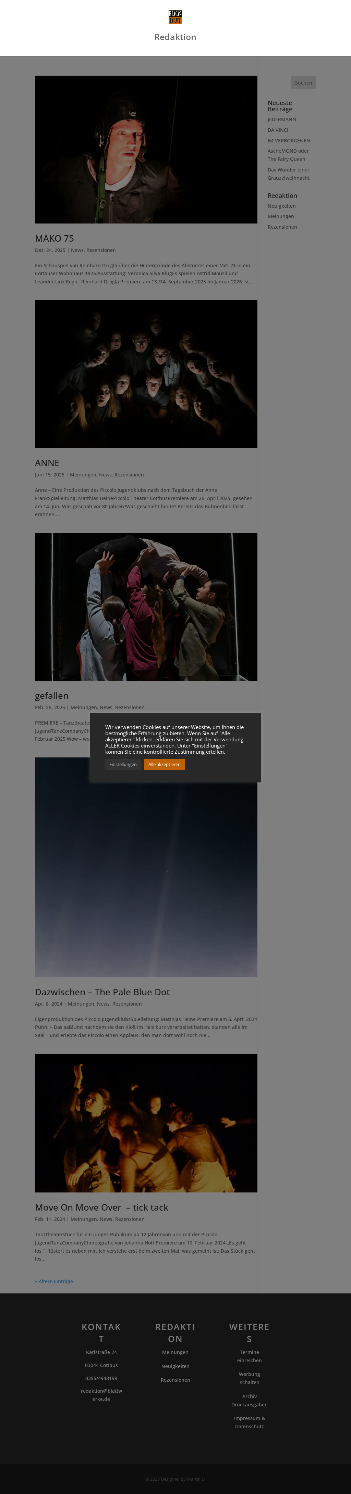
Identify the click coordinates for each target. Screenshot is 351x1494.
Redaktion (175, 38)
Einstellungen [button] (123, 764)
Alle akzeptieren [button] (164, 764)
